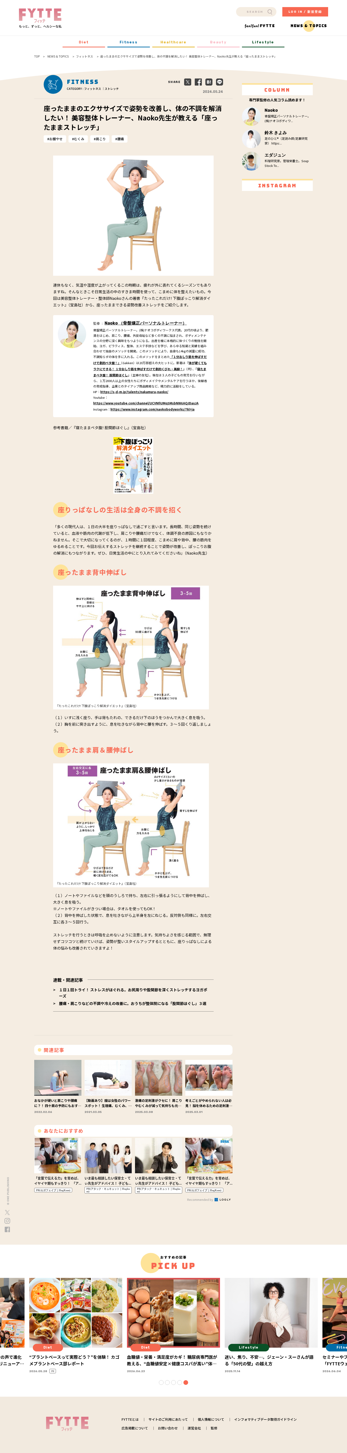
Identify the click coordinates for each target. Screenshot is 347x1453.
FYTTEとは (130, 1419)
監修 (214, 1428)
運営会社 (194, 1428)
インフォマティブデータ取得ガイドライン (265, 1419)
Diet (84, 42)
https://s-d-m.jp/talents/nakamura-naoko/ (134, 392)
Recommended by (200, 1199)
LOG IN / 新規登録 (305, 11)
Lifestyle (263, 42)
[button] (161, 1382)
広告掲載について (135, 1428)
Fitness (129, 42)
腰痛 (120, 138)
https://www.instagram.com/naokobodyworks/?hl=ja (152, 409)
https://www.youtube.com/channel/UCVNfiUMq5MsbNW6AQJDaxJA (146, 403)
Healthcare (174, 42)
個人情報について (211, 1419)
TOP (37, 56)
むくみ (79, 138)
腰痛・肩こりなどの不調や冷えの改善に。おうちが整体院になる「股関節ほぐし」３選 (132, 1003)
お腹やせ (56, 138)
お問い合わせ (168, 1428)
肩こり (101, 138)
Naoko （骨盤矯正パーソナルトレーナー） (146, 323)
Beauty (218, 42)
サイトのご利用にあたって (168, 1419)
